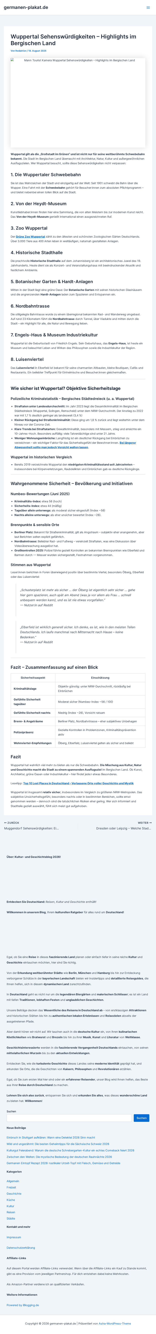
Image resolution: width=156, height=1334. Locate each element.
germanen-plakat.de (26, 7)
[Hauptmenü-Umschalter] (148, 8)
